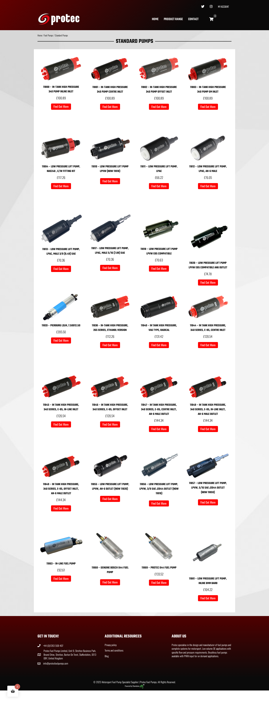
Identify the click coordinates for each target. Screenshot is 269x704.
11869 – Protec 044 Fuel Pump (159, 568)
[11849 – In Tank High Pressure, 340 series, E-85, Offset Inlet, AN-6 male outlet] (61, 466)
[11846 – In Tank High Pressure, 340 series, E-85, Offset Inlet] (110, 386)
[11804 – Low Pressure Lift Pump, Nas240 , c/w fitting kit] (61, 148)
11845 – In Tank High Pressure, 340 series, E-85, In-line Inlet (61, 407)
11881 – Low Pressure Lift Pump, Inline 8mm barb (208, 581)
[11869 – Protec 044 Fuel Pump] (159, 547)
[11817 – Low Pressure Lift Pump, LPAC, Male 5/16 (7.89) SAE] (110, 228)
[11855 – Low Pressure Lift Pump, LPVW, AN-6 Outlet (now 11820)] (110, 466)
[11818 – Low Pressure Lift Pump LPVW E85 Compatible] (159, 229)
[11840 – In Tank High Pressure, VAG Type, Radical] (159, 307)
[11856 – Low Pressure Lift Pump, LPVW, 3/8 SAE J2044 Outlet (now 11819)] (159, 466)
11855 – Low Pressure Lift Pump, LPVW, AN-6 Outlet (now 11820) (110, 486)
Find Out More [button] (61, 106)
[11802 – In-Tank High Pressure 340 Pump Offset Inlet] (159, 68)
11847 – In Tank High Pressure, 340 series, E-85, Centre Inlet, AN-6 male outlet (159, 409)
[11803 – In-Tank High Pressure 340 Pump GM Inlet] (208, 68)
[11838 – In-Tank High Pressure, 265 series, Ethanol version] (110, 307)
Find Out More (110, 181)
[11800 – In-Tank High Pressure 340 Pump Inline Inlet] (61, 68)
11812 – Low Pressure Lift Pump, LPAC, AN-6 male (208, 168)
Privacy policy (111, 645)
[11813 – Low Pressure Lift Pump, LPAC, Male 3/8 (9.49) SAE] (61, 229)
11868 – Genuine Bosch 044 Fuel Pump (110, 570)
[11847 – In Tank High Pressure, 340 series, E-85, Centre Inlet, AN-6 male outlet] (159, 386)
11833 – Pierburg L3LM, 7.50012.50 (61, 325)
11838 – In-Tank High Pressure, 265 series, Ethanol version (110, 327)
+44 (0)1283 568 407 (53, 645)
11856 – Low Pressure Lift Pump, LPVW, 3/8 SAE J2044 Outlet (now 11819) (159, 489)
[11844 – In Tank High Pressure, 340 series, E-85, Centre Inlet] (208, 307)
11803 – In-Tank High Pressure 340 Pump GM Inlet (208, 89)
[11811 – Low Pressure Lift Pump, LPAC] (159, 148)
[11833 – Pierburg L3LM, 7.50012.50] (61, 307)
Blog (107, 656)
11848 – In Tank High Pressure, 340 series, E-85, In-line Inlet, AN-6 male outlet (208, 409)
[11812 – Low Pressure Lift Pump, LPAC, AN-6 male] (208, 148)
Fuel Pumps (48, 35)
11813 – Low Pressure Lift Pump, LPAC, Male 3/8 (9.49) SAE (61, 251)
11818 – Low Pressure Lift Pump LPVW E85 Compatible (159, 251)
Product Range (173, 19)
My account (223, 7)
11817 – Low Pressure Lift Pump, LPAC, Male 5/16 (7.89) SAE (110, 250)
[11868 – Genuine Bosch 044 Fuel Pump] (110, 547)
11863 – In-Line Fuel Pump (61, 564)
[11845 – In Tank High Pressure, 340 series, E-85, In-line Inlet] (61, 386)
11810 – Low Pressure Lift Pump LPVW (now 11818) (109, 168)
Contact (193, 19)
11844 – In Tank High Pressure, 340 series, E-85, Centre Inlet (208, 327)
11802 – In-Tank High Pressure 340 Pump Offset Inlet (159, 89)
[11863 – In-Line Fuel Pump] (61, 545)
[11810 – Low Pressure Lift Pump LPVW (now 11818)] (110, 148)
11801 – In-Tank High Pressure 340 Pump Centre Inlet (110, 89)
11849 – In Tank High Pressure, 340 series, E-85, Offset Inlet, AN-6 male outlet (61, 489)
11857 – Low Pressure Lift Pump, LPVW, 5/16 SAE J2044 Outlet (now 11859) (208, 488)
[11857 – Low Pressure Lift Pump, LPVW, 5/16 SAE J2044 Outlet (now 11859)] (208, 465)
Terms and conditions (114, 650)
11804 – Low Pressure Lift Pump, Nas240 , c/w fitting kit (61, 168)
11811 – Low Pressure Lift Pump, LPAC (159, 168)
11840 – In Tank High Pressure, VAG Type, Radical (159, 327)
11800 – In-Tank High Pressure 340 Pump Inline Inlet (61, 89)
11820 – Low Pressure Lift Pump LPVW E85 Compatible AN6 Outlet (208, 265)
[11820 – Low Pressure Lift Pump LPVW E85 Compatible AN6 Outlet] (208, 236)
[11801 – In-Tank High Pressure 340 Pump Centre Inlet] (110, 68)
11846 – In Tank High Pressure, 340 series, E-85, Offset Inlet (110, 407)
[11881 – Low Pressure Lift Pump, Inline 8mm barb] (208, 552)
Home (155, 19)
